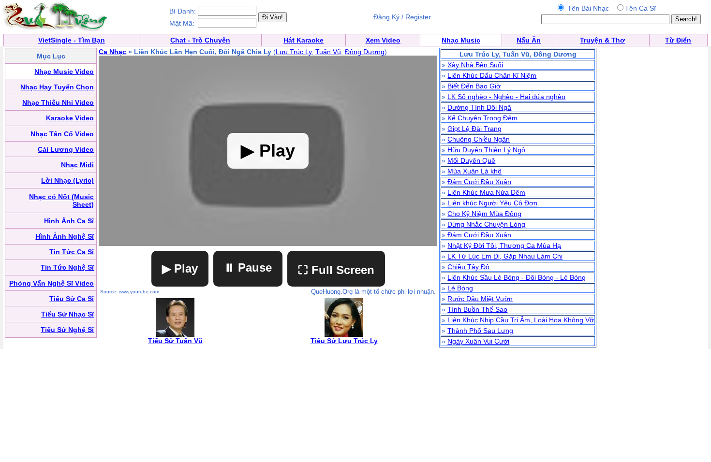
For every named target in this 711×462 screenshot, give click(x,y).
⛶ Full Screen (336, 269)
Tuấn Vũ (328, 52)
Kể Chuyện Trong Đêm (482, 118)
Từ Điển (678, 40)
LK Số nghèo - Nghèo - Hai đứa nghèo (506, 97)
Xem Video (383, 40)
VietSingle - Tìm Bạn (71, 40)
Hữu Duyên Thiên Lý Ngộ (486, 150)
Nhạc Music (461, 40)
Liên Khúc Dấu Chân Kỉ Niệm (491, 75)
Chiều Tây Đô (468, 267)
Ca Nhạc (112, 52)
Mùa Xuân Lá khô (474, 171)
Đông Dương (365, 52)
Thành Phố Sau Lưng (480, 330)
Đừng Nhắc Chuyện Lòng (486, 224)
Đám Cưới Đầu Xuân (479, 182)
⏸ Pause (248, 267)
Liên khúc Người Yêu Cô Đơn (492, 203)
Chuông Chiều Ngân (478, 139)
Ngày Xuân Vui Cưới (478, 341)
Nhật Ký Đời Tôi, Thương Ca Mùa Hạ (504, 245)
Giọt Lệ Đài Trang (474, 128)
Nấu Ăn (529, 40)
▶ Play (180, 268)
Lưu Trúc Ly (293, 52)
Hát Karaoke (303, 40)
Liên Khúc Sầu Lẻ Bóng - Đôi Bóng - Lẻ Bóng (516, 277)
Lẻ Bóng (460, 288)
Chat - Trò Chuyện (200, 40)
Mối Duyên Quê (471, 160)
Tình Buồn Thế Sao (477, 309)
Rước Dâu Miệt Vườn (480, 299)
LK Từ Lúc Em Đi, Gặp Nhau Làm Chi (505, 256)
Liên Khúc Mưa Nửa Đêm (486, 192)
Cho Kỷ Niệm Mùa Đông (484, 213)
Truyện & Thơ (602, 40)
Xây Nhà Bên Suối (475, 65)
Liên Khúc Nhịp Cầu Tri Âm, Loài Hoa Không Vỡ (520, 320)
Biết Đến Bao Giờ (474, 86)
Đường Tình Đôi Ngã (479, 107)
